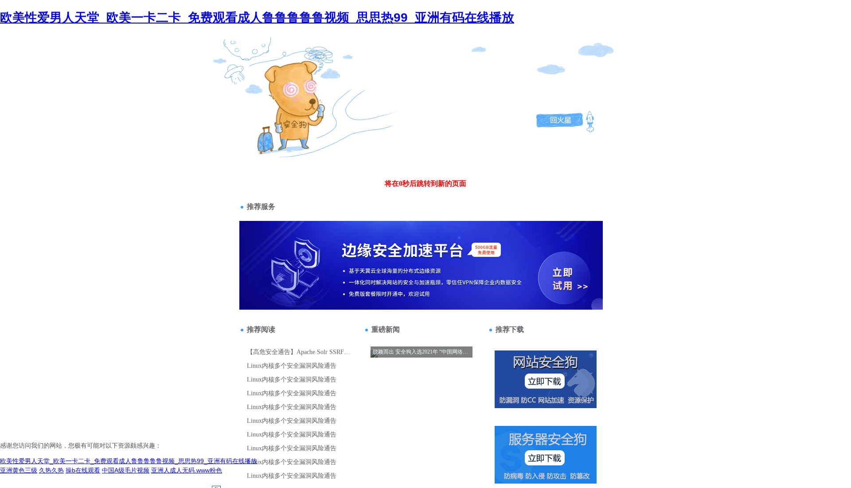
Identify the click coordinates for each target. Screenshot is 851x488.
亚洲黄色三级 (18, 470)
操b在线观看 (83, 470)
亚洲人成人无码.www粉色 (186, 470)
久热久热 (51, 470)
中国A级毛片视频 (125, 470)
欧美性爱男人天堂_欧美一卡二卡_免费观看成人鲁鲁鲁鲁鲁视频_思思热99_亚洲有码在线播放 (257, 17)
